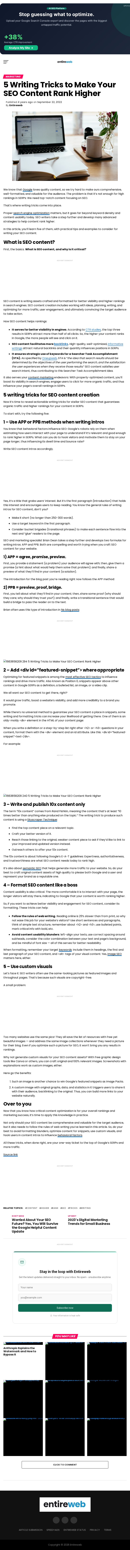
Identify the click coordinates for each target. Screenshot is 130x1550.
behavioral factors (70, 1135)
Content (31, 1208)
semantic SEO (32, 868)
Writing (86, 1208)
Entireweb (16, 105)
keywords (65, 950)
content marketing (40, 377)
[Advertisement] (65, 276)
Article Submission (30, 1530)
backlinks (61, 344)
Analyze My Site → (21, 47)
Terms (107, 1530)
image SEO (114, 954)
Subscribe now (65, 1307)
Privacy (95, 1530)
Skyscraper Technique (42, 820)
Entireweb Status (75, 1530)
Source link (10, 1155)
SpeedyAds (53, 1530)
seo (63, 1208)
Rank (55, 1208)
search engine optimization (31, 213)
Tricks (73, 1208)
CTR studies (93, 330)
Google (27, 190)
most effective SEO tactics (83, 677)
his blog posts (70, 610)
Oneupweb (49, 358)
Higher (44, 1208)
